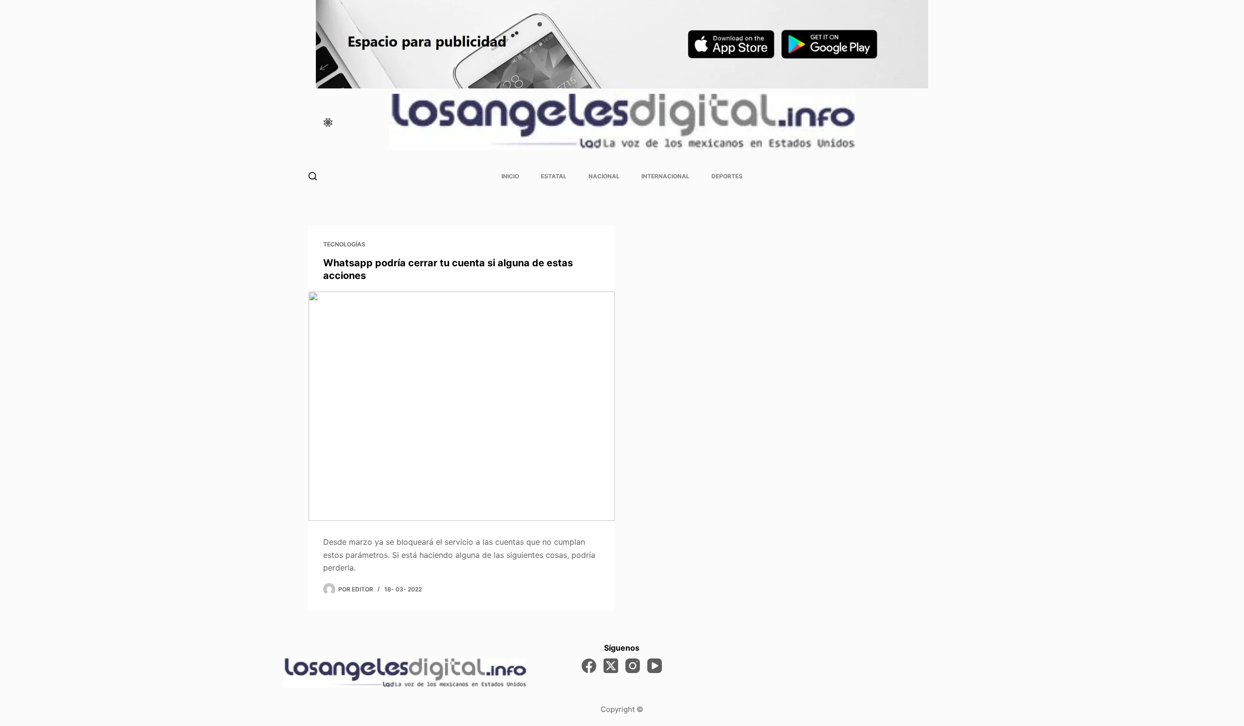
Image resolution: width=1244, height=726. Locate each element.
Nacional (604, 176)
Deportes (727, 176)
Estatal (554, 176)
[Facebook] (589, 665)
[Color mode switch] (328, 122)
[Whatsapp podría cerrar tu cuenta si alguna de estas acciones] (462, 406)
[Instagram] (632, 665)
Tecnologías (344, 244)
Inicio (510, 176)
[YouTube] (654, 665)
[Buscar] (313, 176)
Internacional (665, 176)
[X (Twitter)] (611, 665)
